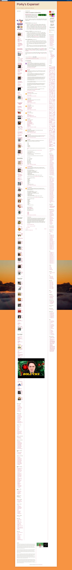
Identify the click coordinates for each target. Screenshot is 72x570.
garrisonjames (28, 62)
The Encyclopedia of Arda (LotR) (20, 526)
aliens (49, 71)
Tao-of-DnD (18, 410)
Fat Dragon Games (19, 508)
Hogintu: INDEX (51, 193)
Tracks (50, 266)
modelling (54, 112)
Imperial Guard (50, 101)
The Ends (51, 136)
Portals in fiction (51, 276)
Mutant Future (50, 114)
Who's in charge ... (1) (52, 255)
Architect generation (52, 159)
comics (51, 79)
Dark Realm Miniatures (19, 442)
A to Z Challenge (50, 68)
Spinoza (52, 132)
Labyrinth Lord (54, 106)
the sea (53, 138)
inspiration (51, 102)
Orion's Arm (18, 535)
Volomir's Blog (19, 320)
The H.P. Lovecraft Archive (19, 521)
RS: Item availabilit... (52, 168)
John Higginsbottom (52, 207)
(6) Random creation (52, 313)
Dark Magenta (18, 426)
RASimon (37, 564)
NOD (18, 430)
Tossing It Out (19, 396)
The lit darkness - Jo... (52, 38)
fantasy (53, 89)
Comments (51, 32)
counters (52, 80)
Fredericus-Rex (18, 490)
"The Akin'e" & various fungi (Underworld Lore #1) (52, 338)
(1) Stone (51, 306)
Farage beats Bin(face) (20, 388)
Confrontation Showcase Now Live (22, 183)
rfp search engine (29, 125)
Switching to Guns (19, 432)
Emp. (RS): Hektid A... (52, 184)
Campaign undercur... (52, 211)
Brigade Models (19, 437)
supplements (50, 134)
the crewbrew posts (41, 49)
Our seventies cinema (52, 278)
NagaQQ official (31, 208)
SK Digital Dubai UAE (29, 92)
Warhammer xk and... (52, 42)
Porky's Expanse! (28, 4)
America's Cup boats (22, 328)
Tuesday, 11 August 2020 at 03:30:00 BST (31, 132)
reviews (54, 124)
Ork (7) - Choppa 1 (52, 284)
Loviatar (18, 428)
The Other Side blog (20, 126)
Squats (53, 132)
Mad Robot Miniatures (19, 463)
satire (54, 127)
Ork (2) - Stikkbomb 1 (52, 287)
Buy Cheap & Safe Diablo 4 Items (30, 224)
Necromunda (50, 115)
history (54, 99)
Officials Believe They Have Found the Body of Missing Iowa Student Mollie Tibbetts (20, 45)
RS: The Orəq (51, 182)
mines (54, 111)
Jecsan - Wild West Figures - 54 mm (22, 316)
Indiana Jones (54, 101)
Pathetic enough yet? (52, 39)
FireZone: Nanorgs (52, 191)
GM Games (18, 420)
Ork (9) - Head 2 (51, 282)
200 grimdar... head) (52, 235)
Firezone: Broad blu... (52, 190)
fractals (52, 91)
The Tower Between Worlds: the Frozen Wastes (20, 132)
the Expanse (54, 136)
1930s (49, 66)
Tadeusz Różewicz (53, 135)
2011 (50, 62)
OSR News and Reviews (19, 39)
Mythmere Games (19, 421)
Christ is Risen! (22, 199)
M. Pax (18, 351)
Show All (22, 215)
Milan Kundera (51, 111)
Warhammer (50, 145)
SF (53, 128)
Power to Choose (29, 106)
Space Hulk (53, 130)
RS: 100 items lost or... (52, 237)
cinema (50, 78)
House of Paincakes (20, 43)
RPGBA (52, 127)
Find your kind (51, 297)
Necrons (53, 115)
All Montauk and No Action (22, 77)
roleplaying (28, 58)
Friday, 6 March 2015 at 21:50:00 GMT (31, 90)
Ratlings (54, 123)
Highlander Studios (19, 475)
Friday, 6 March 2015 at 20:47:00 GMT (31, 67)
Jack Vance (50, 104)
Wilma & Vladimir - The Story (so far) (22, 283)
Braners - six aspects (52, 179)
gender (54, 93)
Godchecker (18, 529)
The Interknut (51, 205)
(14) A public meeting (52, 321)
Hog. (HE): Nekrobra (52, 197)
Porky (28, 69)
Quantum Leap (52, 123)
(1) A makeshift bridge (52, 334)
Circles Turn (52, 78)
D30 (53, 81)
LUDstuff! (19, 297)
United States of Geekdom (20, 539)
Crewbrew (54, 80)
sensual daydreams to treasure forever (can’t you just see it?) (20, 339)
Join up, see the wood (52, 163)
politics (50, 120)
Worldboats (50, 146)
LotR (49, 108)
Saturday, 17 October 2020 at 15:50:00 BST (31, 164)
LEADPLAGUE (19, 257)
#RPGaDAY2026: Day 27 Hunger (22, 128)
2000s (52, 67)
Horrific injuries (51, 269)
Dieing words (50, 84)
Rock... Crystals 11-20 (52, 241)
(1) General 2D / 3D (52, 317)
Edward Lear (52, 88)
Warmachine (54, 145)
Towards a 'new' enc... (52, 37)
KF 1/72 (18, 477)
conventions (50, 80)
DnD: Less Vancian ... (52, 171)
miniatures (50, 112)
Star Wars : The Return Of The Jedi (22, 305)
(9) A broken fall (51, 326)
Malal (51, 109)
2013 (50, 60)
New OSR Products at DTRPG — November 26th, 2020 (20, 41)
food (51, 91)
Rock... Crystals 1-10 (52, 242)
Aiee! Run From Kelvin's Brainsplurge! (20, 109)
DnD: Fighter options (52, 170)
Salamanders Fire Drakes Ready (22, 234)
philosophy (52, 119)
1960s (51, 66)
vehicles (35, 58)
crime (49, 81)
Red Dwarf (53, 124)
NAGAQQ (30, 207)
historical (52, 99)
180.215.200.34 (42, 136)
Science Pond (18, 536)
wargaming (38, 58)
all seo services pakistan (29, 123)
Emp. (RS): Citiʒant (52, 186)
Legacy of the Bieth (20, 252)
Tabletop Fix (19, 32)
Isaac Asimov (51, 103)
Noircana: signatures (52, 156)
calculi (35, 24)
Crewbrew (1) (51, 161)
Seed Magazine (18, 537)
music (54, 113)
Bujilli (36, 88)
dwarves (54, 86)
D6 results (51, 268)
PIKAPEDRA (18, 481)
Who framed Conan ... (52, 214)
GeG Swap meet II (22, 195)
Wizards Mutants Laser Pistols (19, 433)
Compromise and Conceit (19, 178)
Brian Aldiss (54, 76)
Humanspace (54, 100)
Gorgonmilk (42, 48)
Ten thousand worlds (52, 296)
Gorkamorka (51, 96)
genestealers (50, 94)
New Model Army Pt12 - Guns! (21, 294)
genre (54, 94)
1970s (53, 66)
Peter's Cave (19, 314)
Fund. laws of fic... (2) (52, 262)
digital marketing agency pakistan (30, 115)
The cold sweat (51, 217)
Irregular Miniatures (19, 444)
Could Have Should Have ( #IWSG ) (22, 399)
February (51, 58)
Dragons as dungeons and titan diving (52, 55)
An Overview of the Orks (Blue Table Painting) (52, 349)
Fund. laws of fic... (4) (52, 260)
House (30, 52)
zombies (52, 146)
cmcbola (28, 139)
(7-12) (50, 323)
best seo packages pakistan (29, 122)
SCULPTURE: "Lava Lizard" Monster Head (22, 300)
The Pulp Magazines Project (19, 520)
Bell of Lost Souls (19, 174)
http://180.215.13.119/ (34, 131)
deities (50, 83)
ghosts (54, 95)
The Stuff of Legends (19, 522)
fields (50, 90)
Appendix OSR (53, 72)
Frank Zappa (54, 91)
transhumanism (50, 141)
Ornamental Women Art (22, 139)
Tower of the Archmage (20, 238)
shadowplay (19, 341)
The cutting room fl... (52, 215)
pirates (54, 119)
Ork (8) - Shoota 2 (51, 283)
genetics (53, 94)
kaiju (34, 36)
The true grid (51, 222)
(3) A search (51, 332)
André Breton (52, 71)
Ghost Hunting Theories (19, 344)
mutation (54, 114)
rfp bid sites (28, 124)
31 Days (50, 292)
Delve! (18, 427)
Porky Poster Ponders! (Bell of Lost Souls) (52, 351)
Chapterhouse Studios (19, 469)
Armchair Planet (19, 415)
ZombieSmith (18, 464)
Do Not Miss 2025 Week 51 (20, 321)
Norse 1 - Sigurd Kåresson (22, 272)
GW (53, 97)
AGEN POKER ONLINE (36, 176)
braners (49, 75)
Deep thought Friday (51, 82)
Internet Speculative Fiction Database (20, 528)
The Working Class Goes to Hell (20, 342)
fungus (54, 92)
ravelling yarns (50, 124)
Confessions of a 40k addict (20, 227)
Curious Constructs (19, 471)
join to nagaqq (28, 187)
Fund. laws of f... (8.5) (52, 256)
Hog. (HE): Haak (51, 192)
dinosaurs (52, 84)
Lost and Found (22, 111)
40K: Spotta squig (51, 198)
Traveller (54, 142)
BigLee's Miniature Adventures (20, 168)
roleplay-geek (19, 149)
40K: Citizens (51, 200)
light (54, 107)
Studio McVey (18, 484)
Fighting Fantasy (52, 90)
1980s (54, 66)
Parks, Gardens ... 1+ (52, 240)
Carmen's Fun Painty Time (20, 326)
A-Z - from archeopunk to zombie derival (52, 150)
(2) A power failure (52, 333)
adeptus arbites (51, 69)
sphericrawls (50, 132)
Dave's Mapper (18, 404)
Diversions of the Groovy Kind (19, 309)
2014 (50, 59)
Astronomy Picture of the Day (19, 532)
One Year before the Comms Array (22, 254)
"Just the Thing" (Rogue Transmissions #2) (52, 339)
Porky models (52, 120)
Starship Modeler (19, 497)
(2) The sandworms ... (52, 302)
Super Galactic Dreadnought (19, 210)
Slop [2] (22, 87)
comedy (49, 79)
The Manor (18, 429)
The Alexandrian (19, 106)
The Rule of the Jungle (52, 210)
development (52, 83)
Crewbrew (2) (51, 160)
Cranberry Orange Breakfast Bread (22, 206)
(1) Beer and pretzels (52, 309)
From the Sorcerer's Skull (20, 51)
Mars (54, 109)
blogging (51, 73)
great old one (36, 36)
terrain (32, 58)
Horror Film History (19, 534)
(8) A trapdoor (51, 327)
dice (54, 83)
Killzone (51, 106)
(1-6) (50, 329)
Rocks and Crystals (52, 125)
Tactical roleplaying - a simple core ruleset (52, 155)
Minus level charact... (52, 167)
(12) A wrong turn (51, 324)
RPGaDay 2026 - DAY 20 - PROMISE (22, 117)
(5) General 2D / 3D (52, 314)
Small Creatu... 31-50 (52, 248)
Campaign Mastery (20, 81)
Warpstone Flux (19, 232)
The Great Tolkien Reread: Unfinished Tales (22, 98)
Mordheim (53, 113)
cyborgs (52, 81)
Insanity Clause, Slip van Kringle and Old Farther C (52, 206)
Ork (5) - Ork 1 (51, 285)
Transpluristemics (50, 142)
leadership (52, 107)
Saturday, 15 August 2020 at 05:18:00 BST (31, 137)
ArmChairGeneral (19, 414)
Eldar (53, 88)
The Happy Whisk (20, 390)
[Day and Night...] (19, 135)
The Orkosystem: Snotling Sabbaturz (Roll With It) (52, 346)
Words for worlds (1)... (52, 41)
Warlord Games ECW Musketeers (22, 242)
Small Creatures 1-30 (52, 249)
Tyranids (34, 58)
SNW (29, 58)
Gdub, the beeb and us (52, 44)
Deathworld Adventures (19, 187)
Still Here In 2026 (22, 189)
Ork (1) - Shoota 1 (51, 288)
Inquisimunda (18, 405)
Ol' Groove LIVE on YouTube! (22, 311)
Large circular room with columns (52, 273)
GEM (18, 509)
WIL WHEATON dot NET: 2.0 (20, 337)
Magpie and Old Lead (20, 181)
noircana (50, 116)
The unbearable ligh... (52, 36)
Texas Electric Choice (29, 101)
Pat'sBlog (19, 57)
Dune (53, 86)
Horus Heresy (50, 100)
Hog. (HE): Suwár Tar (52, 195)
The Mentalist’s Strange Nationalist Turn (20, 179)
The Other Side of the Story (20, 381)
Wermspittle (35, 89)
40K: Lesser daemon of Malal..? (52, 202)
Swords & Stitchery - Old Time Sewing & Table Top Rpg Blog (20, 64)
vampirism (50, 143)
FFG (49, 90)
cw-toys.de (18, 472)
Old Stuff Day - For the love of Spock (52, 56)
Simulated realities (51, 220)
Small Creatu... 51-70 (52, 247)
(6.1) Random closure (52, 312)
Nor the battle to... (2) (52, 252)
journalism (50, 106)
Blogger (41, 564)
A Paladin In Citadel (20, 264)
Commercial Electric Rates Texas (30, 100)
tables (30, 58)
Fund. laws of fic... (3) (52, 261)
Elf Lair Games (18, 418)
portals (54, 120)
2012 (50, 61)
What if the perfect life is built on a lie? (20, 352)
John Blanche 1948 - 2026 (20, 324)
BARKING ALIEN (20, 115)
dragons (52, 85)
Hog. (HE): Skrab (51, 196)
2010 (50, 63)
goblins (49, 96)
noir (54, 115)
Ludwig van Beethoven (52, 108)
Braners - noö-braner (52, 180)
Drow (51, 86)
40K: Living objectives (52, 173)
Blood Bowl (53, 74)
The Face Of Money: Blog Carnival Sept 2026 (20, 82)
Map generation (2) (52, 165)
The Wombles (54, 139)
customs (51, 81)
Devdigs (28, 118)
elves (54, 88)
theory (50, 140)
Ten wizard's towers (52, 236)
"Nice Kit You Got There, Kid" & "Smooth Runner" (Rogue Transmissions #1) (52, 341)
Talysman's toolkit (19, 409)
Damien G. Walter (20, 357)
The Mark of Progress (52, 218)
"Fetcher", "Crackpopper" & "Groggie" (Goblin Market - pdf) (52, 343)
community (53, 79)
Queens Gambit (19, 85)
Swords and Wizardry (53, 134)
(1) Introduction (51, 303)
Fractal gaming (51, 43)
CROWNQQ (28, 167)
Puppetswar (18, 482)
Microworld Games (19, 445)
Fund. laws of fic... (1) (52, 263)
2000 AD (51, 67)
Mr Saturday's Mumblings (19, 271)
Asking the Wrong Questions (20, 95)
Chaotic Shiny (18, 516)
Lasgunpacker (19, 193)
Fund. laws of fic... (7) (52, 258)
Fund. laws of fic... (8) (52, 257)
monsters (50, 113)
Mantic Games (53, 109)
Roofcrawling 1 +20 (52, 246)
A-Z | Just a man (51, 295)
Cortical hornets (51, 223)
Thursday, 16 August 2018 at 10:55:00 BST (31, 109)
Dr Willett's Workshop (19, 507)
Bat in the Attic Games (19, 416)
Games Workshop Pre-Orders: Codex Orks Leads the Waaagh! (20, 176)
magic (50, 109)
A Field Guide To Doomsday (19, 144)
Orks (26, 58)
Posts (50, 31)
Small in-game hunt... (52, 162)
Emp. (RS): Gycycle (52, 185)
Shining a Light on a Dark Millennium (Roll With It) (52, 348)
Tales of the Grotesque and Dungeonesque (20, 137)
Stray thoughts (51, 238)
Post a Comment (28, 227)
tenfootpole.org (19, 84)
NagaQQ (28, 212)
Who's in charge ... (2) (52, 254)
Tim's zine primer (19, 411)
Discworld (54, 84)
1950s (50, 66)
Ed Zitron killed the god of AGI (20, 379)
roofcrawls (50, 127)
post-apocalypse (50, 121)
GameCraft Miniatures (19, 443)
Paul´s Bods (19, 292)
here (44, 53)
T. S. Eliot (50, 135)
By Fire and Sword (19, 459)
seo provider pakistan (29, 121)
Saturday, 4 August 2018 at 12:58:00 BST (31, 102)
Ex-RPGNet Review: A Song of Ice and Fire (20, 107)
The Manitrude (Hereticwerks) (51, 345)
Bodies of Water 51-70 (52, 243)
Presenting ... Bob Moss (22, 212)
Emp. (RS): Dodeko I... (52, 187)
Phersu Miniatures (19, 480)
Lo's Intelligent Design (19, 407)
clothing (54, 78)
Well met (50, 216)
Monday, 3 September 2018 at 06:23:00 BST (31, 116)
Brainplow (28, 114)
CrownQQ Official (29, 166)
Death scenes (51, 212)
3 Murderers (22, 288)
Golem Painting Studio (19, 501)
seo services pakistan (29, 120)
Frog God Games (19, 419)
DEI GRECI (19, 281)
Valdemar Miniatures (19, 485)
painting (52, 118)
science (50, 128)
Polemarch (19, 92)
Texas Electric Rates (29, 108)
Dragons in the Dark (22, 122)
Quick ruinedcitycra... (52, 157)
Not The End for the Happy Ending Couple (22, 60)
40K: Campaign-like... (52, 172)
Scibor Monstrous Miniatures (19, 483)
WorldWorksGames (19, 513)
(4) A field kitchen (51, 331)
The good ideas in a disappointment (20, 74)
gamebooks (50, 93)
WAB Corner (19, 240)
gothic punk (19, 323)
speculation (53, 131)
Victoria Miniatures (19, 486)
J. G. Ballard (54, 103)
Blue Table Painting (19, 500)
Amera (18, 505)
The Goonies (50, 137)
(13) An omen (51, 322)
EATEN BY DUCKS (20, 286)
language (50, 107)
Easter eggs (51, 221)
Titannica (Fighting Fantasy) (19, 524)
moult (42, 26)
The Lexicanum (18, 523)
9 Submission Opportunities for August (20, 355)
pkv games (28, 134)
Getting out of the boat (51, 95)
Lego (53, 107)
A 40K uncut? (51, 45)
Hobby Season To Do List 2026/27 (22, 229)
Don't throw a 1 (19, 220)
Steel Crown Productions (19, 448)
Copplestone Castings (19, 458)
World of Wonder (53, 19)
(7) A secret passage (52, 328)
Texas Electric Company (29, 107)
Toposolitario (18, 512)
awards (49, 73)
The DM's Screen (19, 204)
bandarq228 (28, 129)
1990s (49, 67)
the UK (52, 139)
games (52, 93)
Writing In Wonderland (20, 354)
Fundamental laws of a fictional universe (52, 92)
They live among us (53, 140)
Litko (17, 510)
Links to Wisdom (19, 406)
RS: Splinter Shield (52, 181)
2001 (53, 67)
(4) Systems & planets (52, 315)
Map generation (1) (52, 166)
